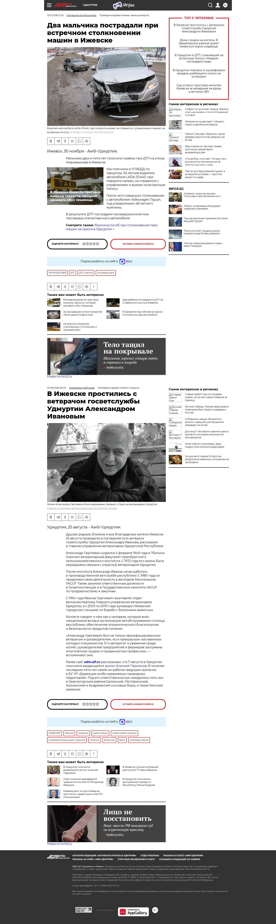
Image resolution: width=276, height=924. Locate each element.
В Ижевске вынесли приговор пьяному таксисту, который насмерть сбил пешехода (81, 302)
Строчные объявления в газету (136, 859)
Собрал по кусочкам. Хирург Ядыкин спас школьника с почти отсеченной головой (206, 112)
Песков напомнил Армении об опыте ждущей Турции (206, 219)
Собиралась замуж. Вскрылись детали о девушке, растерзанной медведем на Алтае (204, 422)
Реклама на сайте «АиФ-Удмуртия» (92, 859)
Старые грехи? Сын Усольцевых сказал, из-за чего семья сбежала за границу (206, 397)
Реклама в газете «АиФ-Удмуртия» (183, 855)
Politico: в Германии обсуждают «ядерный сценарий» (202, 207)
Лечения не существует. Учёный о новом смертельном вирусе (204, 123)
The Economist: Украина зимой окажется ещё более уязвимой (202, 232)
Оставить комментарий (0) (138, 244)
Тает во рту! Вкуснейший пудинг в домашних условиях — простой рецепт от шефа (205, 174)
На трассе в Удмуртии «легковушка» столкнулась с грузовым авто (80, 326)
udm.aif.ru (92, 662)
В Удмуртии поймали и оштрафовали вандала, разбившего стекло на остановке (199, 73)
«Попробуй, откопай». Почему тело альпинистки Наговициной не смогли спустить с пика (205, 161)
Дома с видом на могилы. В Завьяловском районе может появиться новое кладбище (199, 43)
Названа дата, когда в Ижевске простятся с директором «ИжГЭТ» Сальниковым (83, 794)
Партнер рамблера (105, 910)
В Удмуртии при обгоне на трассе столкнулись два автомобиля (142, 313)
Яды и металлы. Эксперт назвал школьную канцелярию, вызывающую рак (203, 149)
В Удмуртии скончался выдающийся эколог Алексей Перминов (80, 770)
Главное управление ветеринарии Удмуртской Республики (82, 508)
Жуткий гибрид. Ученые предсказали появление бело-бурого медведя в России (207, 409)
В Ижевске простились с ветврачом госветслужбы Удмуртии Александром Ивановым (199, 28)
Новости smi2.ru (59, 376)
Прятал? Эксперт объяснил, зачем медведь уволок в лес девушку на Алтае (205, 136)
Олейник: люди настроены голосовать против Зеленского (202, 195)
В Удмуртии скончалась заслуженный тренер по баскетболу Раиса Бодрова (139, 782)
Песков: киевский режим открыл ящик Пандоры (203, 244)
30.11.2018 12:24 (55, 15)
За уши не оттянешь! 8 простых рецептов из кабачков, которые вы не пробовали (207, 459)
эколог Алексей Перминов (126, 666)
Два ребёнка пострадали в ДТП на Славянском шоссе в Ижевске (143, 301)
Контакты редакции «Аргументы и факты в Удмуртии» (104, 855)
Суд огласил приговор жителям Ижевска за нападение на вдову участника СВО (198, 88)
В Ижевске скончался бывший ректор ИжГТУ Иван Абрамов (140, 768)
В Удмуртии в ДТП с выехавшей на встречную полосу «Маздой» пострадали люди (199, 58)
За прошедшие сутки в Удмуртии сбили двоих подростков (82, 313)
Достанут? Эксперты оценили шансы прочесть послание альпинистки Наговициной (206, 434)
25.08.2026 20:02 (56, 387)
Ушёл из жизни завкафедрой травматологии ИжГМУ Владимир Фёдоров (83, 782)
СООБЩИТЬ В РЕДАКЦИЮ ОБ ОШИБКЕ (179, 859)
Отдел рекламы (150, 855)
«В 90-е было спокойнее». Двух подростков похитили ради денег (205, 445)
